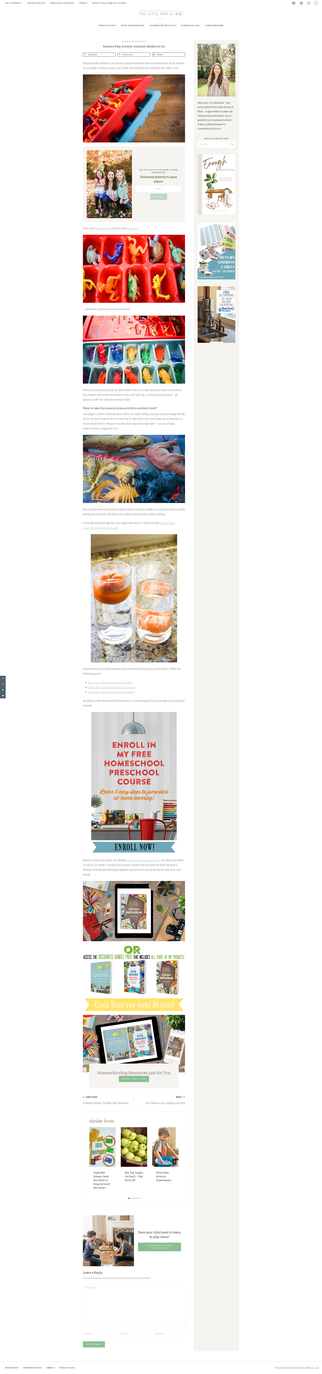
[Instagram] (309, 3)
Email (123, 1333)
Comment (91, 1287)
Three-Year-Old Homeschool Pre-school (111, 687)
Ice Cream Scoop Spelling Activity (165, 1100)
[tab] (129, 1198)
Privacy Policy (67, 1368)
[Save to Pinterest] (3, 684)
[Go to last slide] (93, 1162)
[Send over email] (3, 690)
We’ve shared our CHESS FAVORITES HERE (159, 1247)
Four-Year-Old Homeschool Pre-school (111, 691)
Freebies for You (36, 3)
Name (88, 1333)
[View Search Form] (316, 3)
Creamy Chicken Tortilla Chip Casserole (106, 1100)
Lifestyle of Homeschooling (143, 860)
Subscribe (158, 197)
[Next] (175, 1162)
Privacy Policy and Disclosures (109, 3)
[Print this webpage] (3, 695)
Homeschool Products (62, 3)
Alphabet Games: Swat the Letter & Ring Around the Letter (101, 1180)
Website (159, 1333)
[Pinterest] (301, 3)
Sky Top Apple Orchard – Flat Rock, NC (134, 1176)
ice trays (133, 228)
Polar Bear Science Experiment (163, 1176)
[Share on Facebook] (3, 678)
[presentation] (102, 1147)
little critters (103, 228)
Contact (83, 3)
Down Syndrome (214, 25)
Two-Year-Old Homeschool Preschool (110, 682)
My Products (12, 1368)
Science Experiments (134, 41)
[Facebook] (294, 3)
